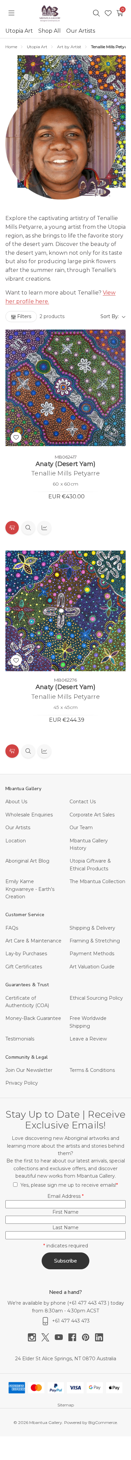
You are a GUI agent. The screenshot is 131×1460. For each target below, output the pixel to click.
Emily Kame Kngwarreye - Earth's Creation (29, 889)
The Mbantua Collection (97, 881)
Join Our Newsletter (28, 1070)
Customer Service (24, 914)
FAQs (11, 928)
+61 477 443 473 (88, 1303)
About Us (16, 802)
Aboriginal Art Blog (27, 861)
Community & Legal (26, 1057)
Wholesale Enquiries (29, 815)
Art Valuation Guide (92, 967)
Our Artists (80, 31)
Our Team (81, 828)
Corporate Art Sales (92, 815)
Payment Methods (92, 954)
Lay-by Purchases (26, 954)
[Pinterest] (88, 1337)
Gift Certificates (23, 967)
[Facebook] (75, 1337)
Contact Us (83, 802)
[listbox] (98, 316)
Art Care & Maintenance (33, 941)
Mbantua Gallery (23, 788)
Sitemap (65, 1404)
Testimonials (19, 1039)
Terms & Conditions (92, 1070)
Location (15, 841)
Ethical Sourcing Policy (96, 998)
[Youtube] (61, 1337)
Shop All (49, 31)
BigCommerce (102, 1422)
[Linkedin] (99, 1337)
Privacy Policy (21, 1083)
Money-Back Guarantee (33, 1018)
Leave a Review (88, 1039)
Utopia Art (19, 31)
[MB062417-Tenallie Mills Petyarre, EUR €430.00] (65, 388)
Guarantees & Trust (27, 985)
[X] (48, 1337)
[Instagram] (34, 1337)
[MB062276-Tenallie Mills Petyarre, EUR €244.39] (65, 611)
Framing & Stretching (95, 941)
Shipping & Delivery (92, 928)
